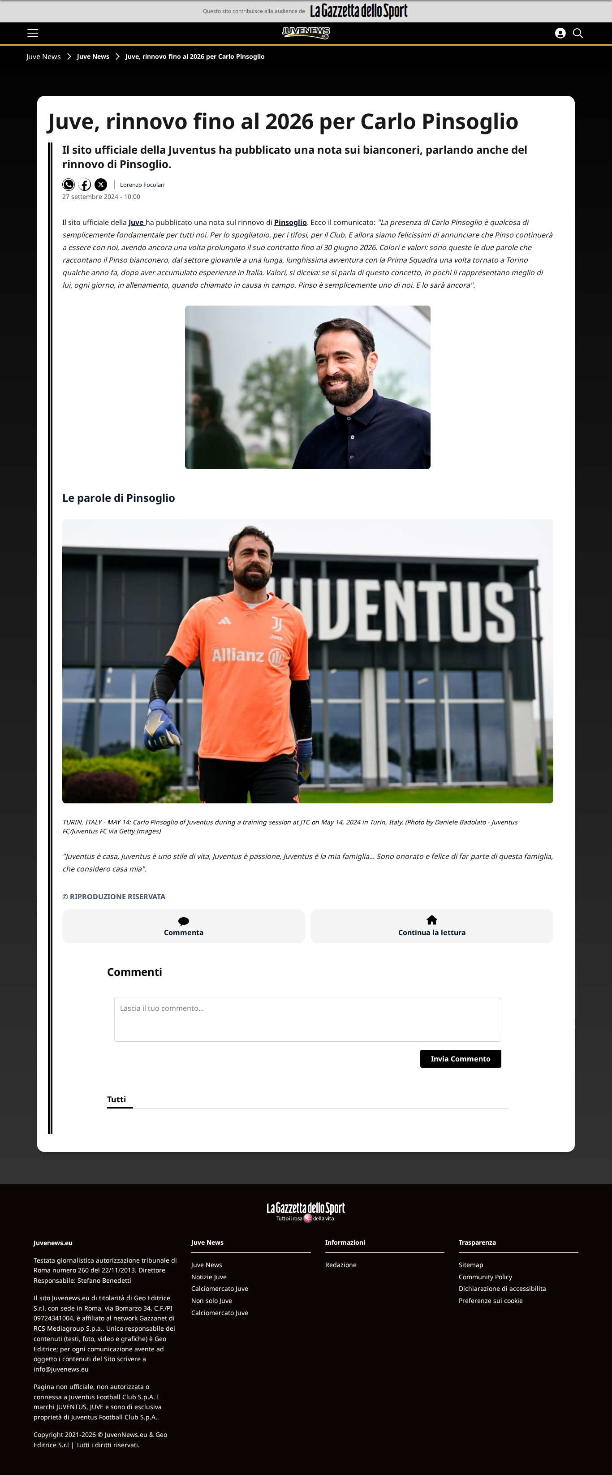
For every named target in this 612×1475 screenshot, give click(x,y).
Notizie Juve (209, 1276)
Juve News (43, 56)
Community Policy (485, 1276)
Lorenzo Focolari (142, 185)
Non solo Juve (211, 1300)
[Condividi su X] (101, 184)
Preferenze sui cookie (491, 1300)
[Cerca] (579, 33)
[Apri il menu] (32, 33)
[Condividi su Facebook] (84, 184)
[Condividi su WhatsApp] (68, 184)
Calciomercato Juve (219, 1288)
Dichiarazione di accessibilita (502, 1288)
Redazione (341, 1264)
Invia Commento (461, 1059)
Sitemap (471, 1264)
